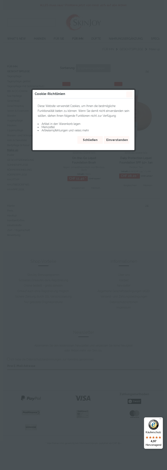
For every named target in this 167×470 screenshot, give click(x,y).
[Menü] (160, 419)
